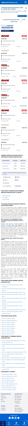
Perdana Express (6, 163)
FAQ (2, 399)
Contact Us (3, 398)
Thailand (3, 408)
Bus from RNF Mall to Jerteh (8, 386)
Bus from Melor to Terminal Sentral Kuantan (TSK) (14, 357)
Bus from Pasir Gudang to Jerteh (9, 384)
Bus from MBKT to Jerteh (8, 382)
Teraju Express (5, 168)
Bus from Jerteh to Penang (8, 332)
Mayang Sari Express (7, 224)
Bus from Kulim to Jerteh (8, 378)
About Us (3, 396)
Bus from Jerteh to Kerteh (8, 324)
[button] (7, 28)
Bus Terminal (18, 398)
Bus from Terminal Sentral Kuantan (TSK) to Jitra (13, 292)
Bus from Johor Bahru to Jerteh (9, 376)
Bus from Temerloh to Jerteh (9, 389)
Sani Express (5, 166)
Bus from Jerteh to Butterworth (9, 320)
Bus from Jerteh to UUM (7, 334)
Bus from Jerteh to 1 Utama (8, 318)
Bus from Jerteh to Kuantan (8, 326)
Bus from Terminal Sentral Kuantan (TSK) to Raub (14, 309)
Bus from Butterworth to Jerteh (9, 374)
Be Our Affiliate (18, 408)
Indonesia (3, 410)
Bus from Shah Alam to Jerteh (9, 387)
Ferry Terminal (18, 399)
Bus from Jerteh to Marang (8, 328)
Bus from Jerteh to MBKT (8, 330)
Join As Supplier (18, 411)
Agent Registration (19, 410)
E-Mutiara (8, 225)
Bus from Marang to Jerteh (8, 380)
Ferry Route (17, 401)
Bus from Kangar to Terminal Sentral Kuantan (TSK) (14, 352)
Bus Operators (18, 396)
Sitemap (3, 401)
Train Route (17, 403)
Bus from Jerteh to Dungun (8, 322)
